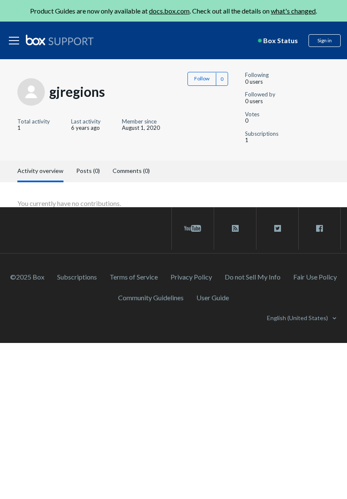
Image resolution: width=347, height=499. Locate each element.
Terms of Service (134, 277)
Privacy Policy (191, 277)
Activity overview (40, 170)
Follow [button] (201, 78)
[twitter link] (277, 228)
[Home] (60, 41)
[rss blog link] (235, 228)
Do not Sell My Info (253, 277)
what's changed (293, 11)
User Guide (212, 297)
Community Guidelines (151, 297)
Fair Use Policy (315, 277)
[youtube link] (193, 228)
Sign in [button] (324, 40)
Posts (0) (88, 170)
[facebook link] (319, 228)
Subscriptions (77, 277)
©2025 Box (27, 277)
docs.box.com (169, 11)
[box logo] (60, 40)
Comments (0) (131, 170)
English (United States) (298, 317)
